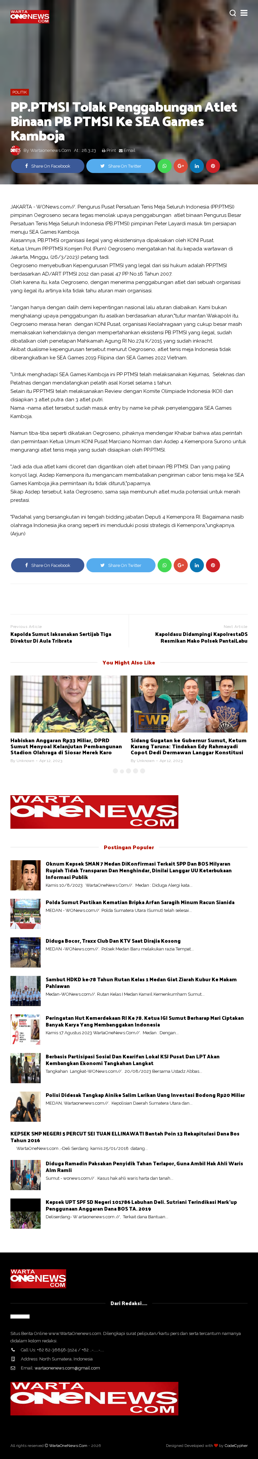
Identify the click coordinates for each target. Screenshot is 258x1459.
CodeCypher (236, 1445)
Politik (19, 92)
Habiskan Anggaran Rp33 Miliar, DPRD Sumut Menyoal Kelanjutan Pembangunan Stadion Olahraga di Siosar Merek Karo (66, 746)
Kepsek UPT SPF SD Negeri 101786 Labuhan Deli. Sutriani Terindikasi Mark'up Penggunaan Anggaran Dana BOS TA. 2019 (141, 1205)
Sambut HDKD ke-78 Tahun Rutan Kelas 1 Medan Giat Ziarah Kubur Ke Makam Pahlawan (141, 982)
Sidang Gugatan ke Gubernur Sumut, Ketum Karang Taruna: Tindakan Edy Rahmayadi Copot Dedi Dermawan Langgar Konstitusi (189, 746)
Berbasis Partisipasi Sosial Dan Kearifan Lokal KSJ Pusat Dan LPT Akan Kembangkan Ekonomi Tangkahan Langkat (133, 1059)
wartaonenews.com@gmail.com (67, 1367)
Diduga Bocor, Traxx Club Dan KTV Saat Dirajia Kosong (113, 940)
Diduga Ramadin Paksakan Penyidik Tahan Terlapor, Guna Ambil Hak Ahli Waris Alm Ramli (144, 1166)
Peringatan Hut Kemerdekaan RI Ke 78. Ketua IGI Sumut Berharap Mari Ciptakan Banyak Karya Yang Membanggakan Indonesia (145, 1021)
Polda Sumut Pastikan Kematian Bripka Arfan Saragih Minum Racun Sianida (140, 902)
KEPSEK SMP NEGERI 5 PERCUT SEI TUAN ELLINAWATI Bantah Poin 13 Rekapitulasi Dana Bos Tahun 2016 (125, 1137)
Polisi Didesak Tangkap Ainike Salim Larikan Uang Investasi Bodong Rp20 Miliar (145, 1094)
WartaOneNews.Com (68, 1445)
